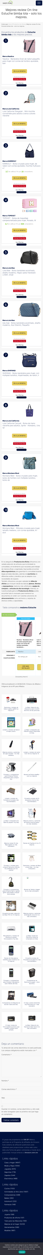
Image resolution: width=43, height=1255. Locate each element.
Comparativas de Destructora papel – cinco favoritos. (32, 982)
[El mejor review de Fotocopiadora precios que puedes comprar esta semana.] (11, 1018)
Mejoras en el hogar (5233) (14, 1224)
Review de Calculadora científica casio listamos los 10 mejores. (11, 959)
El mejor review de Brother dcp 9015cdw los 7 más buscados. (32, 1004)
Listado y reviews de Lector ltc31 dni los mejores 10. (32, 752)
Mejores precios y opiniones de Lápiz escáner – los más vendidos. (11, 753)
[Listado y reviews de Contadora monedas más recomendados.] (11, 791)
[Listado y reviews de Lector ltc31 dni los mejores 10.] (32, 745)
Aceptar (22, 1252)
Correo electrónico (9, 1089)
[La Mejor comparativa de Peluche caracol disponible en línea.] (32, 722)
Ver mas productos (8, 615)
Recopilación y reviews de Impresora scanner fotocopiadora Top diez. (11, 937)
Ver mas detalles (26, 667)
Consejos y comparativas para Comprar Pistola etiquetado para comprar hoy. (11, 777)
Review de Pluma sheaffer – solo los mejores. (32, 775)
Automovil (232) (10, 1201)
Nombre (5, 1081)
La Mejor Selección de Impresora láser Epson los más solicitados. (32, 1026)
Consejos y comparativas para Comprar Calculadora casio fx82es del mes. (11, 982)
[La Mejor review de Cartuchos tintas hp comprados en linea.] (32, 928)
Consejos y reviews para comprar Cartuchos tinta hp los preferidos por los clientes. (11, 868)
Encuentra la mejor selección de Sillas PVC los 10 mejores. (11, 914)
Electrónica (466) (11, 1178)
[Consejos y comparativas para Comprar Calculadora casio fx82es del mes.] (11, 973)
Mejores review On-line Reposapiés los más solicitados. (11, 844)
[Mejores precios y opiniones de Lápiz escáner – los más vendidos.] (11, 745)
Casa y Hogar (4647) (12, 1163)
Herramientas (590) (11, 1227)
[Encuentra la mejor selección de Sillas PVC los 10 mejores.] (11, 906)
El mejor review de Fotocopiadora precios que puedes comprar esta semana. (11, 1027)
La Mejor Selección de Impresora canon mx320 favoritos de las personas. (32, 709)
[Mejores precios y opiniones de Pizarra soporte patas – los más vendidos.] (32, 813)
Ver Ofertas (20, 83)
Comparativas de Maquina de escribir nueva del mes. (11, 1003)
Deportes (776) (10, 1172)
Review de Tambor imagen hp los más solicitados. (32, 890)
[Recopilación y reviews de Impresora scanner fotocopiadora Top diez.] (11, 928)
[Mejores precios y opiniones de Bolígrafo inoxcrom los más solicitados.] (32, 906)
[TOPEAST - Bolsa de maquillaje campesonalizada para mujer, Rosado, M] (30, 205)
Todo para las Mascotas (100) (15, 1221)
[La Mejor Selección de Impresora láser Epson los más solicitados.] (32, 1018)
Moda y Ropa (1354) (12, 1166)
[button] (39, 2)
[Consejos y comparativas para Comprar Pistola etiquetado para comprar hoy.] (11, 767)
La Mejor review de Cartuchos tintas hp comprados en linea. (32, 937)
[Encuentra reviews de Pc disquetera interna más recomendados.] (32, 791)
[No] (41, 1249)
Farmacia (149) (10, 1204)
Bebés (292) (9, 1198)
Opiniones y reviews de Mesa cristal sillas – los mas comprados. (32, 867)
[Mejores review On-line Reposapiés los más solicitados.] (11, 836)
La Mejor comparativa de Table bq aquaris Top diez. (11, 821)
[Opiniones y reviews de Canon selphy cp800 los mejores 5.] (11, 700)
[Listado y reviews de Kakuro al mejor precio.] (11, 722)
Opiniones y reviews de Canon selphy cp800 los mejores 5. (11, 709)
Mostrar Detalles (21, 85)
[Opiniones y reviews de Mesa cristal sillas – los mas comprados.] (32, 858)
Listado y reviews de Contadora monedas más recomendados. (11, 800)
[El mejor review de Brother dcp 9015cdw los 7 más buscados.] (32, 995)
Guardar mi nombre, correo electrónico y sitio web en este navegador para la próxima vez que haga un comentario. (20, 1111)
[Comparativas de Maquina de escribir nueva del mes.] (11, 995)
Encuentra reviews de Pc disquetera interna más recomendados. (31, 800)
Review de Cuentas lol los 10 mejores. (31, 843)
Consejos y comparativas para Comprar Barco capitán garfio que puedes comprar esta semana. (11, 892)
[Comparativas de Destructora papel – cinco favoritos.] (32, 973)
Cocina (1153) (9, 1188)
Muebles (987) (9, 1230)
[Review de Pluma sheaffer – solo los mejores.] (32, 767)
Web (3, 1098)
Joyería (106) (9, 1214)
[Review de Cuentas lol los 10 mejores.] (32, 836)
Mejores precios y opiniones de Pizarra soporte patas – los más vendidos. (31, 822)
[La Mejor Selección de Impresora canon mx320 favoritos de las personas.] (32, 700)
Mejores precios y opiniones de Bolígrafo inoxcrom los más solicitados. (31, 915)
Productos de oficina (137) (14, 1218)
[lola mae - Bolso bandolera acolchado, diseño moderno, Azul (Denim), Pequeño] (30, 309)
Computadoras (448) (12, 1195)
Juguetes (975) (10, 1169)
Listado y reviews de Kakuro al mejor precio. (11, 730)
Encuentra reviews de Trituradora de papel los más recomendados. (32, 959)
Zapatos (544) (9, 1175)
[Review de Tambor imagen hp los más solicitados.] (32, 882)
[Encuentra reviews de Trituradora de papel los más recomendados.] (32, 951)
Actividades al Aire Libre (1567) (16, 1192)
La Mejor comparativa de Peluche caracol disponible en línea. (32, 731)
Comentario (7, 1055)
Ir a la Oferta (19, 71)
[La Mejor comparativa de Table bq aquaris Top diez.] (11, 813)
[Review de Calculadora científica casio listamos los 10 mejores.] (11, 951)
